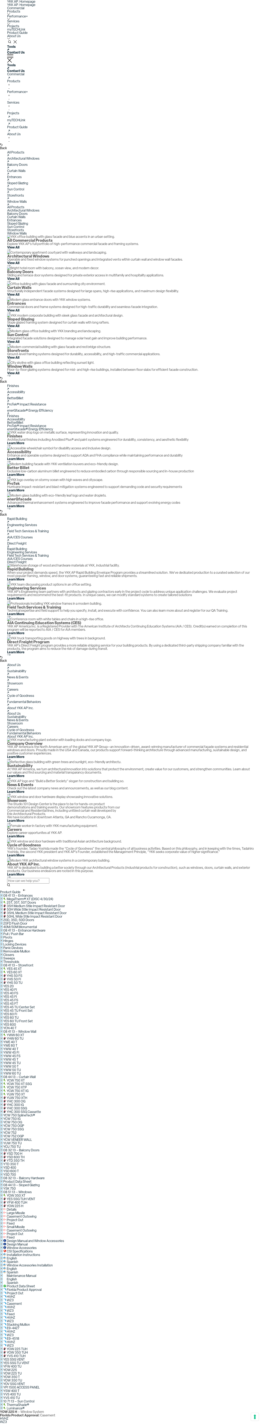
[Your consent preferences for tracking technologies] (255, 1417)
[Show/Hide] (1, 895)
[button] (15, 8)
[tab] (131, 207)
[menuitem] (131, 8)
